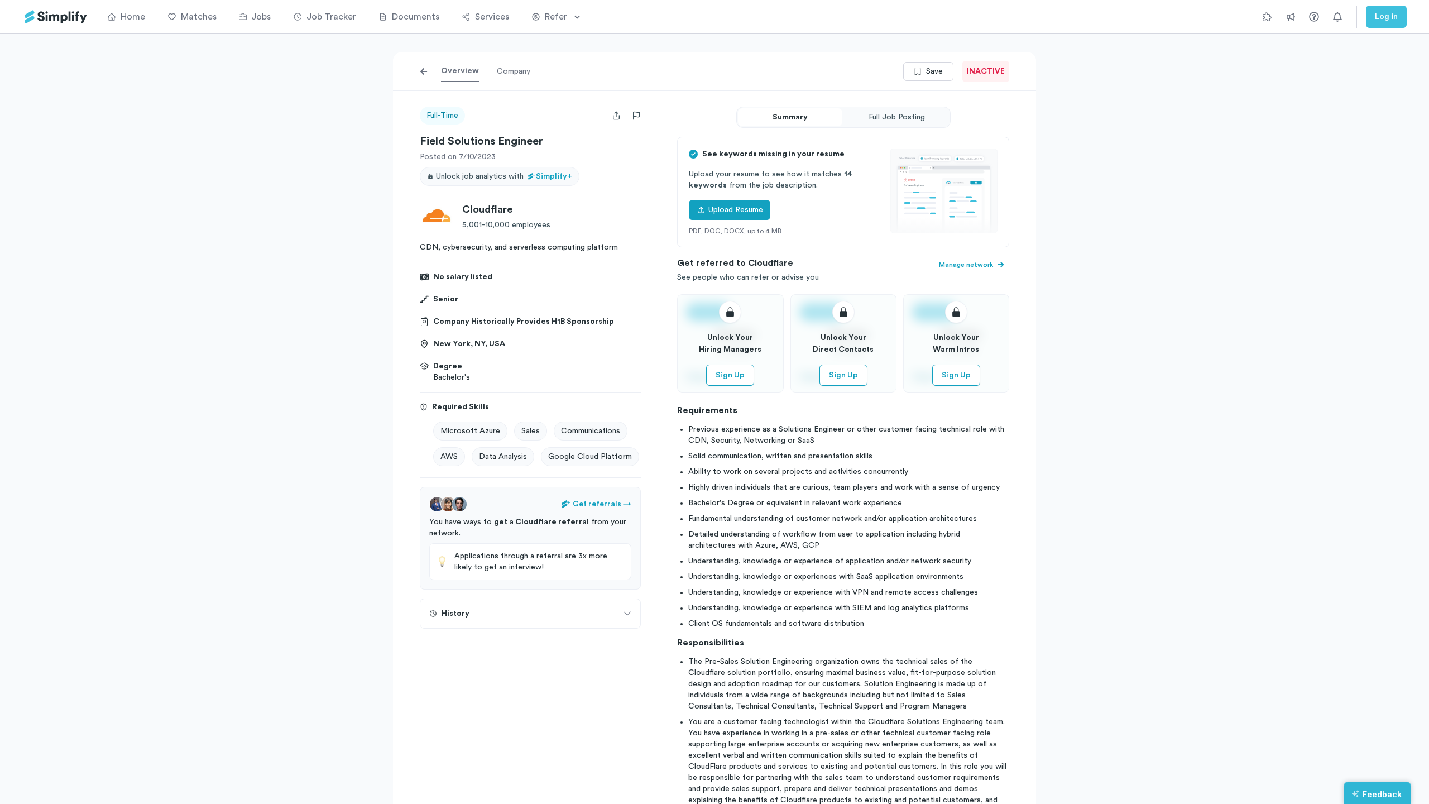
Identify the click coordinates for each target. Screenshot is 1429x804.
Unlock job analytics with (504, 176)
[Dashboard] (55, 17)
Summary (790, 117)
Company (513, 71)
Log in (1386, 17)
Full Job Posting (897, 117)
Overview (460, 71)
